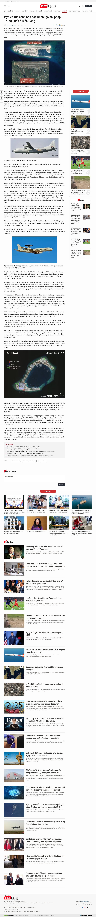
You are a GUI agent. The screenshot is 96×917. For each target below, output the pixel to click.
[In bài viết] (56, 25)
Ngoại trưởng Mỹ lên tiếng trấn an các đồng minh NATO (44, 633)
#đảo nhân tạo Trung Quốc (29, 461)
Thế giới (64, 11)
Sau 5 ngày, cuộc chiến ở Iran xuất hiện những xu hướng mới (77, 131)
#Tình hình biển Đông (16, 461)
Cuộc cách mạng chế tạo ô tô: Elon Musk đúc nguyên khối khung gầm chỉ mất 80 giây (82, 533)
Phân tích (9, 542)
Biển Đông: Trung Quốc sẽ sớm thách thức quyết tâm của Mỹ (23, 446)
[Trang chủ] (5, 11)
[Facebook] (53, 25)
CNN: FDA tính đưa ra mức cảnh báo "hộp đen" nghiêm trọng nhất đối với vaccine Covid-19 (43, 736)
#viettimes (44, 461)
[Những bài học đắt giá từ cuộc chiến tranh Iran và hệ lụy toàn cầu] (80, 142)
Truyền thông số (87, 11)
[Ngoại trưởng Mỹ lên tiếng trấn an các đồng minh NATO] (14, 638)
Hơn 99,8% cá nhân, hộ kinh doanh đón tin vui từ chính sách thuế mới (36, 511)
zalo (82, 907)
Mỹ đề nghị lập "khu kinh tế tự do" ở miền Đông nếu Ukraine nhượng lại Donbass (45, 857)
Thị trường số (48, 11)
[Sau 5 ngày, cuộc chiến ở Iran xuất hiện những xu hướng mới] (80, 121)
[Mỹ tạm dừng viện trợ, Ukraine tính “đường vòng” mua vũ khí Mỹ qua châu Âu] (86, 230)
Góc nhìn (17, 11)
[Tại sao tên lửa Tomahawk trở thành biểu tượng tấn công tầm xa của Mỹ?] (80, 101)
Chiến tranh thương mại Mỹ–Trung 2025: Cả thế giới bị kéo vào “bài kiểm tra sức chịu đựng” (44, 702)
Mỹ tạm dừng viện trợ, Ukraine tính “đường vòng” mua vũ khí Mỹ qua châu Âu (76, 231)
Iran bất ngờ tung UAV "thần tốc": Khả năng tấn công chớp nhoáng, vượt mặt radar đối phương (44, 840)
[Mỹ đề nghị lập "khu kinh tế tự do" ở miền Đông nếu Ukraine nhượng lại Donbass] (14, 861)
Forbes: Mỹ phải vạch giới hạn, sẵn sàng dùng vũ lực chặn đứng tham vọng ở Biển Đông (30, 455)
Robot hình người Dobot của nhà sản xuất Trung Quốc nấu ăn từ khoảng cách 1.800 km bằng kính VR (76, 219)
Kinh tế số (24, 11)
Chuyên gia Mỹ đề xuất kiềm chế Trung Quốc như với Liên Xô (23, 449)
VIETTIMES (48, 6)
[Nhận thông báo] (79, 6)
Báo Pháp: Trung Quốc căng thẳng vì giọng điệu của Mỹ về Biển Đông (25, 453)
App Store (83, 915)
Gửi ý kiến (61, 484)
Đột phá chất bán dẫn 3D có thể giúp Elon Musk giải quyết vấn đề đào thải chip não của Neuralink (45, 788)
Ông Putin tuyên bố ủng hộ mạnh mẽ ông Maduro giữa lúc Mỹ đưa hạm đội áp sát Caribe (44, 874)
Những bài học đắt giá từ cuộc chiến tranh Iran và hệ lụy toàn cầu (78, 151)
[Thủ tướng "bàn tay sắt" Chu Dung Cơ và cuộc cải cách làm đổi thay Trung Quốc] (86, 206)
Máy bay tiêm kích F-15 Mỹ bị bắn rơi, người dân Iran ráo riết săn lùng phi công (78, 192)
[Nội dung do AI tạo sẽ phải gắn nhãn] (37, 523)
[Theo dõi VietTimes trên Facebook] (80, 907)
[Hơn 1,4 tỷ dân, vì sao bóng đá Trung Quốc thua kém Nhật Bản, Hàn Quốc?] (80, 162)
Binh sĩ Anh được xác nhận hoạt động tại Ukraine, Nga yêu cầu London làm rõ (44, 754)
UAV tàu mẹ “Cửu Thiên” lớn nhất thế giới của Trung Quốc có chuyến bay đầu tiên (45, 822)
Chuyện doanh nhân (74, 11)
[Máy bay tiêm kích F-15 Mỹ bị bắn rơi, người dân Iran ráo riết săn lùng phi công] (80, 182)
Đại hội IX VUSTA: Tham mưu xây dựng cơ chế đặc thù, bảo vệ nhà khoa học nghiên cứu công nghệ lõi (14, 512)
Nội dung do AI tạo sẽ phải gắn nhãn (36, 531)
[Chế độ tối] (83, 6)
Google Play (89, 915)
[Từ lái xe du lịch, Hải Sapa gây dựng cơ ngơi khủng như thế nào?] (14, 523)
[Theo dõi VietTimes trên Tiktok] (87, 907)
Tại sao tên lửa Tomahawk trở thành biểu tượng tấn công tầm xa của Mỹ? (78, 111)
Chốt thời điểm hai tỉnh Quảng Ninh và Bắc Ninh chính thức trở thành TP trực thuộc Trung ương (81, 512)
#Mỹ (38, 461)
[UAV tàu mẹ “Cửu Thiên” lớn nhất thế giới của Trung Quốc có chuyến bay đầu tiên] (14, 827)
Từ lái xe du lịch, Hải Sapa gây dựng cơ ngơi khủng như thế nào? (13, 532)
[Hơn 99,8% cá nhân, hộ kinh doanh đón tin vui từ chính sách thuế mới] (37, 502)
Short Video (57, 11)
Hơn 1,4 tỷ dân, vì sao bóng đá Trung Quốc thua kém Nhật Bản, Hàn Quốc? (78, 172)
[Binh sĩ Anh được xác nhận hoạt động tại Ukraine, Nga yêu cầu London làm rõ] (14, 758)
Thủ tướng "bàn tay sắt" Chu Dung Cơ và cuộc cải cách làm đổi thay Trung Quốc (76, 207)
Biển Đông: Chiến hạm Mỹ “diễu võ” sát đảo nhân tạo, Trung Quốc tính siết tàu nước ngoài (31, 451)
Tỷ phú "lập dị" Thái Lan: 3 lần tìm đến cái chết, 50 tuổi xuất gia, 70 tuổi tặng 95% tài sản (45, 719)
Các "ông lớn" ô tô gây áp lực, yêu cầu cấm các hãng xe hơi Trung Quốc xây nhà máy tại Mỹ (43, 771)
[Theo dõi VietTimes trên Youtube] (85, 907)
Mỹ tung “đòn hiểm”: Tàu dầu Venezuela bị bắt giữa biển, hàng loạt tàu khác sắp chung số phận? (45, 805)
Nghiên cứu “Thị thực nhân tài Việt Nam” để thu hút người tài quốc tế (58, 511)
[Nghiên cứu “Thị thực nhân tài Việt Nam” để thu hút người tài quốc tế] (59, 502)
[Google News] (62, 25)
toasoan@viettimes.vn (84, 901)
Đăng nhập (88, 5)
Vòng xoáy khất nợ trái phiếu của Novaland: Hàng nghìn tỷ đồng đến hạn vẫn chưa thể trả (58, 533)
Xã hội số (10, 11)
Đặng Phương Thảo (11, 25)
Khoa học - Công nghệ (35, 11)
